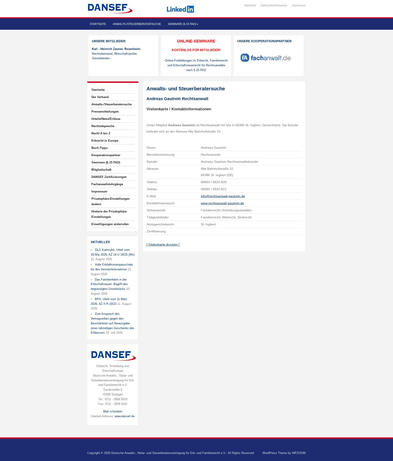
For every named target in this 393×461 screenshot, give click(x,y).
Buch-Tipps (99, 148)
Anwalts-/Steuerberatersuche (137, 24)
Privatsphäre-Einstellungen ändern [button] (110, 201)
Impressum (299, 5)
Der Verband (100, 97)
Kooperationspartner (105, 155)
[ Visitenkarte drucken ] (162, 244)
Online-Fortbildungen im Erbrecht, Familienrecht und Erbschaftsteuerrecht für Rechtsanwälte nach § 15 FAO (196, 65)
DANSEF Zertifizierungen (109, 177)
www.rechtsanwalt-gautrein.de (222, 203)
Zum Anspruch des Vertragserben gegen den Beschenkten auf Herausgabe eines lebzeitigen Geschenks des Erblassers (112, 323)
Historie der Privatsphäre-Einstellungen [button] (109, 214)
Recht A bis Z (100, 133)
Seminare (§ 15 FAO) (183, 24)
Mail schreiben (112, 411)
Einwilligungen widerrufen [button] (110, 224)
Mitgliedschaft (101, 169)
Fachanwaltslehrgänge (107, 184)
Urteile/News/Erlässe (105, 119)
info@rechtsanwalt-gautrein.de (223, 196)
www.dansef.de (124, 416)
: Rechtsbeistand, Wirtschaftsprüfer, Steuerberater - (116, 53)
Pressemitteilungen (105, 111)
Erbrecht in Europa (104, 140)
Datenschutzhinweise (274, 5)
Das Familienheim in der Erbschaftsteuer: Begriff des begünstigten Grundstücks (109, 284)
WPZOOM (299, 453)
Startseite (250, 5)
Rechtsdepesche (102, 126)
